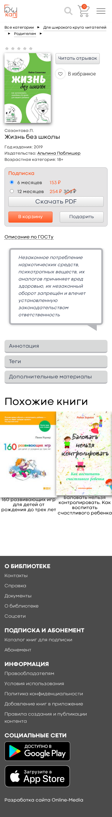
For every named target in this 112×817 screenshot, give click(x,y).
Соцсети (15, 616)
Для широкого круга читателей (74, 27)
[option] (56, 291)
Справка (15, 586)
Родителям (25, 34)
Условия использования (34, 684)
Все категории (19, 27)
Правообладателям (29, 674)
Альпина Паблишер (59, 153)
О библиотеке (21, 606)
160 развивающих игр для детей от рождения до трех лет (28, 505)
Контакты (16, 576)
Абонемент (17, 650)
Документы (18, 596)
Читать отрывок (77, 58)
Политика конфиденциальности (43, 694)
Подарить (81, 217)
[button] (101, 11)
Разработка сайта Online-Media (43, 800)
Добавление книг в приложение (43, 704)
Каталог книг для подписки (38, 640)
